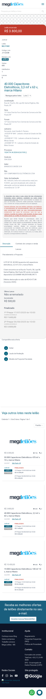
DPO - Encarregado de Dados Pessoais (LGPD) (33, 664)
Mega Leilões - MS (8, 645)
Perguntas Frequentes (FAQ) (33, 640)
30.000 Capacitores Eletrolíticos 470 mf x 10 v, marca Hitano (22, 458)
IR (43, 11)
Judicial (6, 468)
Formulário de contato (33, 655)
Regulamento (30, 636)
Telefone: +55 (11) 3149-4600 (34, 659)
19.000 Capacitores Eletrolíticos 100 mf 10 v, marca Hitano (22, 570)
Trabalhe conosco (8, 642)
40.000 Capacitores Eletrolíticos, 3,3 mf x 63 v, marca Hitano (22, 514)
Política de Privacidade (33, 644)
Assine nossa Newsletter (23, 619)
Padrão (38, 425)
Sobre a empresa (8, 639)
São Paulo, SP (16, 463)
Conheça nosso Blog (9, 636)
